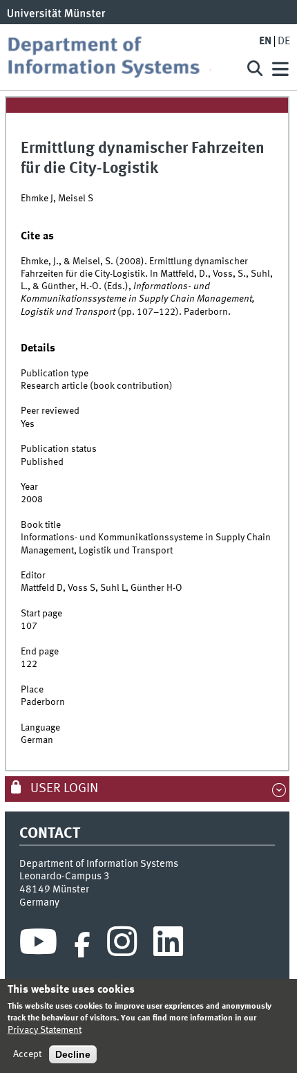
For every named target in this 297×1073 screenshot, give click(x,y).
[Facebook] (82, 945)
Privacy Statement (45, 1030)
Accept (27, 1054)
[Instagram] (122, 945)
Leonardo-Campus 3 (64, 876)
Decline (72, 1054)
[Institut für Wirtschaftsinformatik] (119, 57)
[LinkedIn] (168, 945)
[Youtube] (38, 945)
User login (63, 788)
